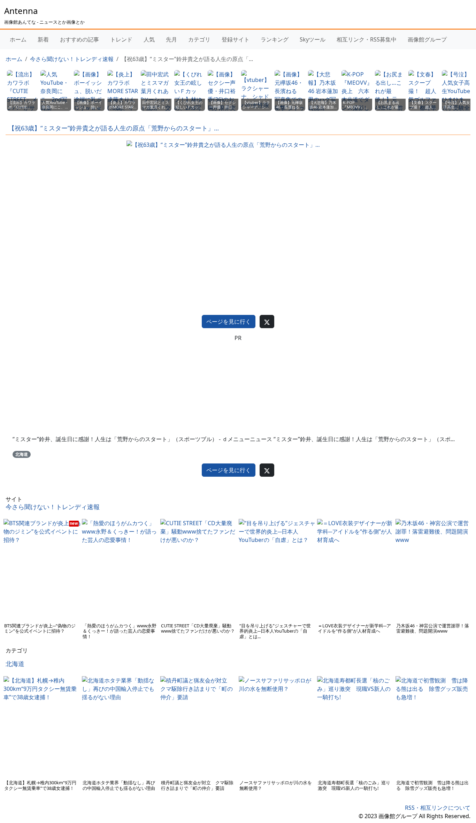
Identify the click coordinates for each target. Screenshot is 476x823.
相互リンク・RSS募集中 (367, 39)
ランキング (275, 39)
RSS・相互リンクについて (437, 807)
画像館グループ (427, 39)
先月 (171, 39)
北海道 (21, 454)
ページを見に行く (228, 321)
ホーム (18, 39)
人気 (149, 39)
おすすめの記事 (79, 39)
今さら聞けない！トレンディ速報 (72, 59)
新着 (43, 39)
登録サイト (235, 39)
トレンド (121, 39)
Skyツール (312, 39)
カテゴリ (199, 39)
